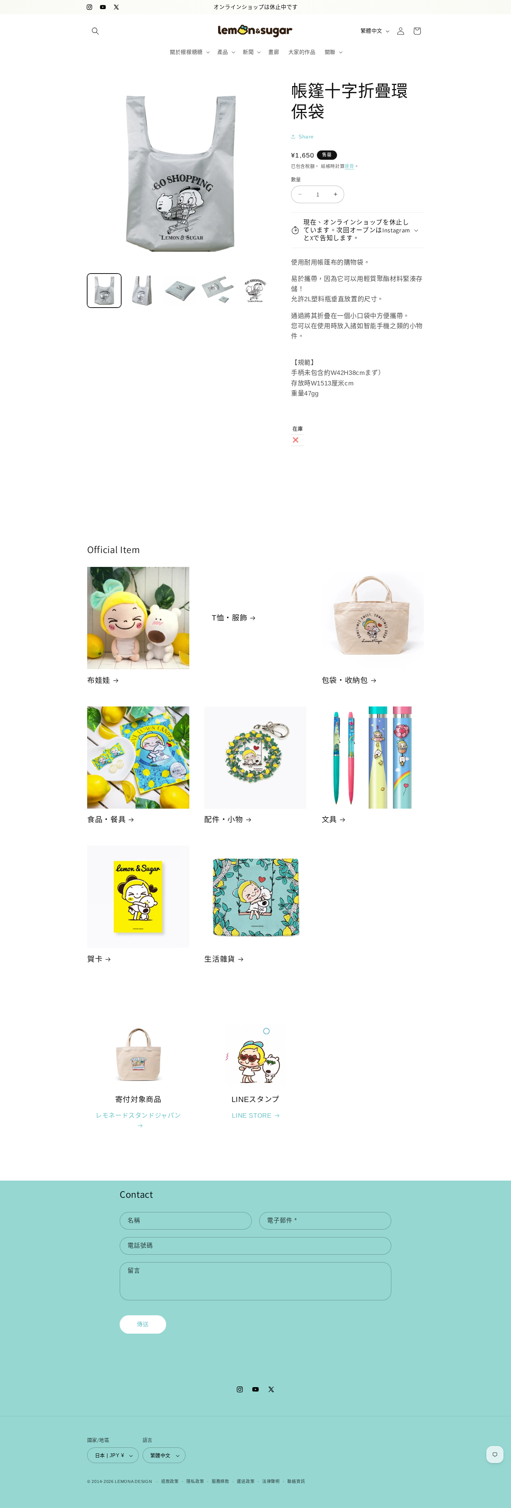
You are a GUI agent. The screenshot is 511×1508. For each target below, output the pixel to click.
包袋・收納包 (345, 680)
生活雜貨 (219, 959)
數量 (296, 179)
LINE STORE (251, 1115)
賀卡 (94, 959)
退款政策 (170, 1481)
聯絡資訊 (296, 1481)
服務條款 (220, 1481)
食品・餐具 (106, 819)
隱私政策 (195, 1481)
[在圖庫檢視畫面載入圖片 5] (255, 291)
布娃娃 (98, 680)
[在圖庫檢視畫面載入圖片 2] (142, 291)
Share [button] (306, 137)
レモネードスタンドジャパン (138, 1115)
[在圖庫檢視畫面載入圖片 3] (180, 291)
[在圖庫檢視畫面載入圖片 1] (104, 291)
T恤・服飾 (229, 618)
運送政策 (245, 1481)
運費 (349, 166)
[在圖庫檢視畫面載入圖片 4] (218, 291)
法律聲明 (271, 1481)
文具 (329, 819)
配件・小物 (223, 819)
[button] (95, 31)
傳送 (143, 1324)
